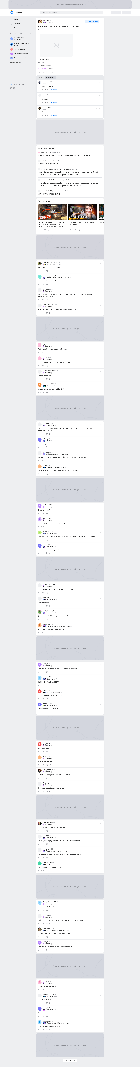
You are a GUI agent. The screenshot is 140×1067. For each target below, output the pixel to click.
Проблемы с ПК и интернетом (57, 851)
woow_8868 (44, 152)
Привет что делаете (48, 164)
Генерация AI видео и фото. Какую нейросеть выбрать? (64, 155)
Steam (48, 441)
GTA (48, 864)
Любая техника (57, 180)
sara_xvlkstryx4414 (46, 169)
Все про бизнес (53, 264)
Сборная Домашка (55, 191)
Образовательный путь (55, 467)
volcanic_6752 (45, 191)
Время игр (50, 22)
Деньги (51, 152)
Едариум (49, 160)
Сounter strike (52, 386)
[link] (52, 218)
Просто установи (53, 692)
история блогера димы (49, 194)
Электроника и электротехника (57, 278)
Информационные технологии (57, 454)
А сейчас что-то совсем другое (62, 169)
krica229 (43, 160)
